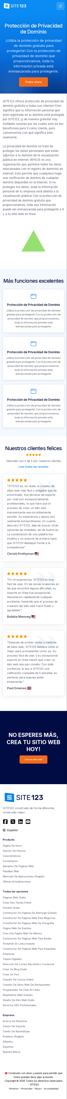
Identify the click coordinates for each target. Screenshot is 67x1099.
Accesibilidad (51, 1088)
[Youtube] (28, 821)
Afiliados (8, 1041)
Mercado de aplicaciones (23, 876)
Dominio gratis (11, 907)
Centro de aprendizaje (16, 1031)
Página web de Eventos (17, 928)
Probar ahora (33, 82)
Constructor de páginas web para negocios (29, 918)
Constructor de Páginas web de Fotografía (28, 923)
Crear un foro (11, 974)
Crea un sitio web (33, 759)
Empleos (13, 1036)
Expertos (8, 1046)
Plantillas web (11, 871)
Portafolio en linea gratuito (19, 943)
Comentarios (10, 861)
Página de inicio (12, 845)
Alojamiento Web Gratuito (18, 995)
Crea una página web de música (22, 933)
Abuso (38, 1088)
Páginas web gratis (14, 897)
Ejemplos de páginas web (18, 866)
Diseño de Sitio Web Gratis (19, 1000)
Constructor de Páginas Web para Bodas (27, 938)
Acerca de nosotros (15, 1021)
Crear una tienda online (17, 902)
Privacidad (26, 1088)
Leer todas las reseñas (33, 466)
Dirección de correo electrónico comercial (28, 964)
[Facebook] (6, 821)
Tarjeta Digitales (12, 959)
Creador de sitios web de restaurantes (26, 984)
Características (12, 856)
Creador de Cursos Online (18, 979)
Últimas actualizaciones (17, 881)
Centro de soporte (14, 1026)
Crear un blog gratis (15, 969)
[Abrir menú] (60, 6)
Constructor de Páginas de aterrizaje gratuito (30, 912)
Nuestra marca (11, 1052)
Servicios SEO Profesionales (19, 1005)
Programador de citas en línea (21, 989)
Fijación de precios (14, 850)
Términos (14, 1088)
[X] (12, 821)
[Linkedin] (20, 821)
